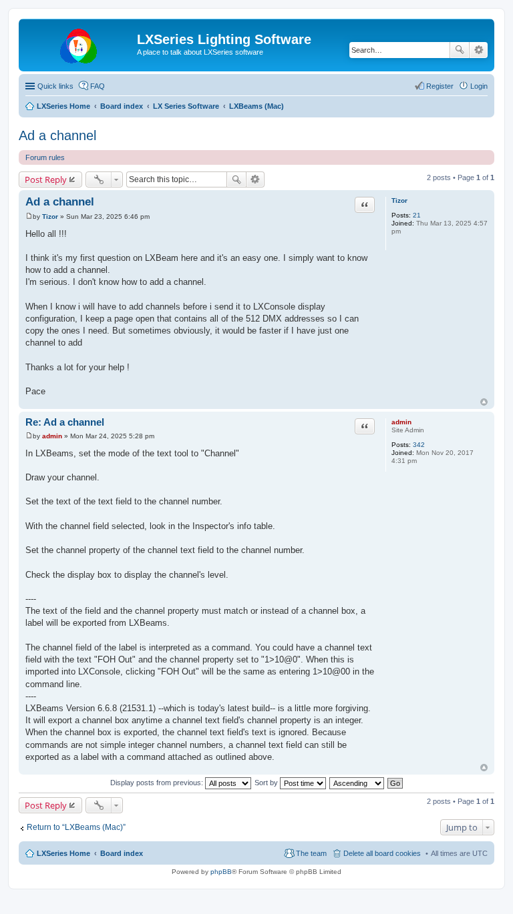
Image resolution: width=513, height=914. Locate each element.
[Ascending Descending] (357, 783)
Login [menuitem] (479, 86)
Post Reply (46, 179)
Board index (121, 853)
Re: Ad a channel (64, 422)
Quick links (55, 86)
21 (417, 215)
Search (460, 50)
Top (484, 402)
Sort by (267, 783)
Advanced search (479, 50)
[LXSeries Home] (79, 43)
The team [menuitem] (311, 853)
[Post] (29, 216)
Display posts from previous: (157, 783)
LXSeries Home (63, 853)
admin (401, 422)
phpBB (221, 871)
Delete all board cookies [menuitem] (382, 853)
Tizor (399, 200)
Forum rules (45, 157)
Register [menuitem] (440, 86)
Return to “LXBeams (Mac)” (76, 827)
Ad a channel (57, 135)
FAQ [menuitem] (97, 86)
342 (419, 444)
